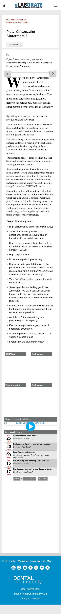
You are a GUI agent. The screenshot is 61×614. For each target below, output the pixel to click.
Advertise (35, 561)
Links (12, 561)
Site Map (47, 561)
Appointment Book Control (25, 436)
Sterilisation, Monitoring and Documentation (32, 469)
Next (53, 73)
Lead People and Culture (24, 452)
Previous (7, 73)
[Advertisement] (30, 519)
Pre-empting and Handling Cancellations (31, 461)
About (4, 561)
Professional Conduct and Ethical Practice (31, 444)
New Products (15, 44)
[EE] (30, 579)
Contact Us (23, 561)
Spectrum (17, 22)
